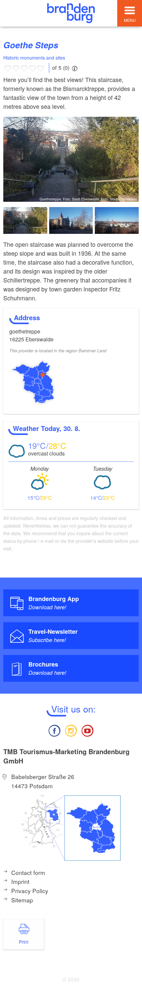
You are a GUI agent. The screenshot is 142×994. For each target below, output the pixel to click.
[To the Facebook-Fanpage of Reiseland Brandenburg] (54, 729)
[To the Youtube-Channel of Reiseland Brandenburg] (87, 729)
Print (23, 941)
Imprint (20, 881)
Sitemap (22, 900)
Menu (130, 20)
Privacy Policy (29, 890)
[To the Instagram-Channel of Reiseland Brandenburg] (71, 729)
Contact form (28, 872)
